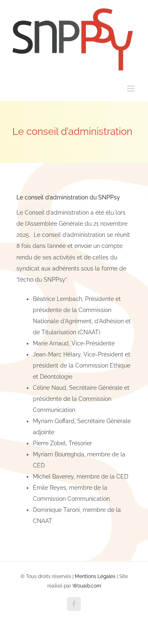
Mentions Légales (95, 576)
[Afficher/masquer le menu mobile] (131, 88)
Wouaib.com (86, 586)
